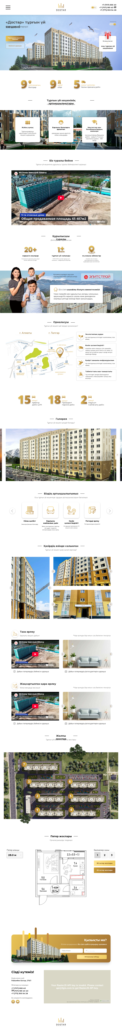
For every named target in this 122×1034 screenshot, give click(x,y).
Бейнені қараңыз (15, 46)
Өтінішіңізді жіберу (92, 957)
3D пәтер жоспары (105, 863)
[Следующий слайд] (117, 455)
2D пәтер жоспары (105, 870)
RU (95, 7)
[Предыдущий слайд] (5, 455)
